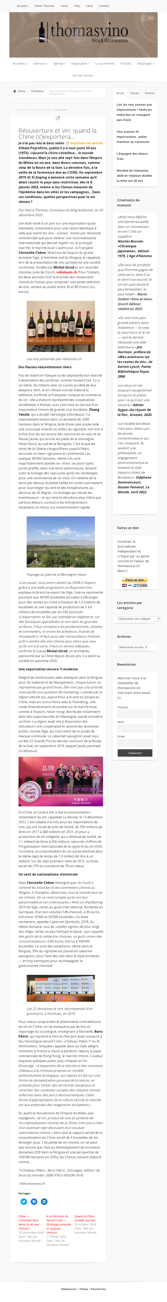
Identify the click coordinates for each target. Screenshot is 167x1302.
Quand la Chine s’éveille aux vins (85, 1218)
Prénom (123, 707)
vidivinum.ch (66, 272)
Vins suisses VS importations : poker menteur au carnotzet (133, 137)
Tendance (37, 91)
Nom (121, 722)
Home (21, 91)
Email (121, 736)
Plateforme (98, 1289)
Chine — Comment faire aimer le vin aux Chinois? (29, 1222)
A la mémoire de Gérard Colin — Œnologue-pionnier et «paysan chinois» (58, 1224)
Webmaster (69, 1289)
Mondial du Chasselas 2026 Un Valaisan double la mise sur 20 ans (134, 176)
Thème (83, 1289)
